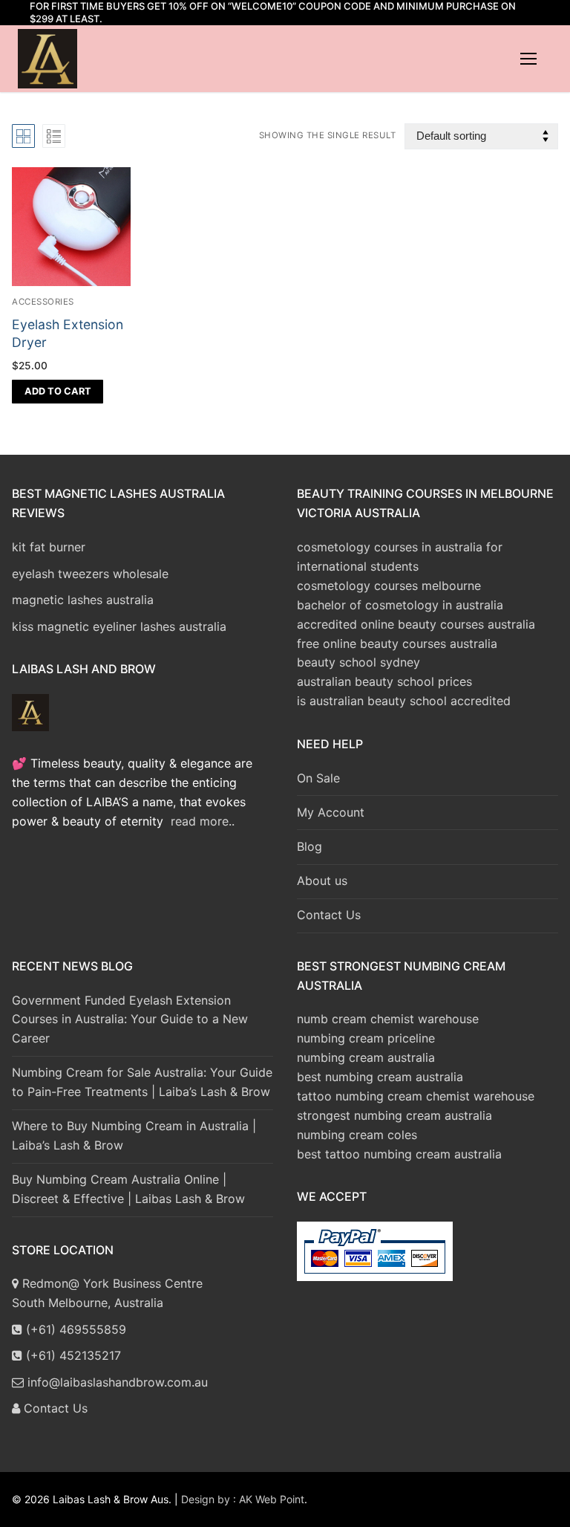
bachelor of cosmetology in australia (400, 604)
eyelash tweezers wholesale (90, 573)
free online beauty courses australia (397, 643)
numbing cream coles (357, 1134)
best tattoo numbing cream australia (399, 1154)
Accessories (43, 301)
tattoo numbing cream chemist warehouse (415, 1096)
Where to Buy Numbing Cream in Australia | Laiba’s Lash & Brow (134, 1135)
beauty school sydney (358, 662)
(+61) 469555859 (74, 1329)
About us (322, 880)
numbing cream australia (366, 1057)
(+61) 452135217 (71, 1355)
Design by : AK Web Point (242, 1499)
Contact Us (329, 914)
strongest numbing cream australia (394, 1115)
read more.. (203, 821)
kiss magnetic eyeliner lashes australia (119, 626)
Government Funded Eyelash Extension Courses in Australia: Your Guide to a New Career (130, 1019)
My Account (330, 812)
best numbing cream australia (380, 1076)
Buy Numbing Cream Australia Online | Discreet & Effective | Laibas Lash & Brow (128, 1189)
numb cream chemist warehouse (388, 1018)
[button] (57, 391)
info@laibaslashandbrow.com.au (116, 1382)
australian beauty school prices (384, 681)
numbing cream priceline (366, 1038)
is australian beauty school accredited (404, 700)
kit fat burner (48, 546)
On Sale (318, 778)
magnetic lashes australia (83, 599)
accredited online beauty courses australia (416, 624)
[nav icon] (528, 58)
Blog (309, 846)
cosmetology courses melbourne (389, 585)
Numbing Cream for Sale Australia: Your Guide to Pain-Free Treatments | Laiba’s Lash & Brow (142, 1082)
